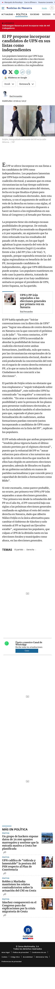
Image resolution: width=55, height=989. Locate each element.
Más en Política (15, 829)
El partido (18, 549)
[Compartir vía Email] (28, 72)
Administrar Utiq (42, 957)
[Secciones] (3, 8)
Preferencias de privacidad (11, 961)
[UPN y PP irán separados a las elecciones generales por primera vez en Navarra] (10, 299)
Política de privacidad (21, 952)
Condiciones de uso (39, 952)
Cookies (4, 957)
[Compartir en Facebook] (4, 72)
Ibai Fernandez (15, 96)
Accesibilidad (28, 957)
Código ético (15, 957)
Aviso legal (6, 952)
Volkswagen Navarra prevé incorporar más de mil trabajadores (26, 27)
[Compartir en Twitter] (10, 72)
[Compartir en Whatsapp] (16, 72)
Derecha (30, 549)
